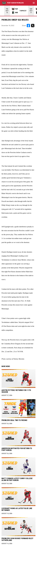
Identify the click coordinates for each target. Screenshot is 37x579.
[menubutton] (33, 3)
